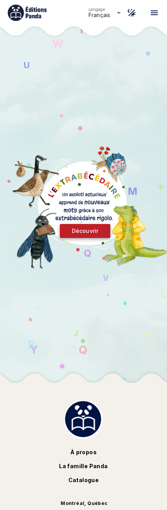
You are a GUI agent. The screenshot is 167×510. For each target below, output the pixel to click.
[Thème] (132, 13)
